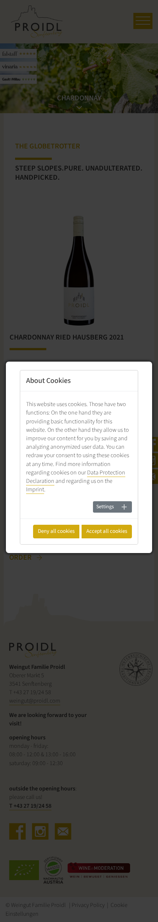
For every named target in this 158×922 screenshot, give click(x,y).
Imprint (35, 489)
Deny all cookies (56, 531)
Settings (105, 506)
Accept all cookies (106, 531)
